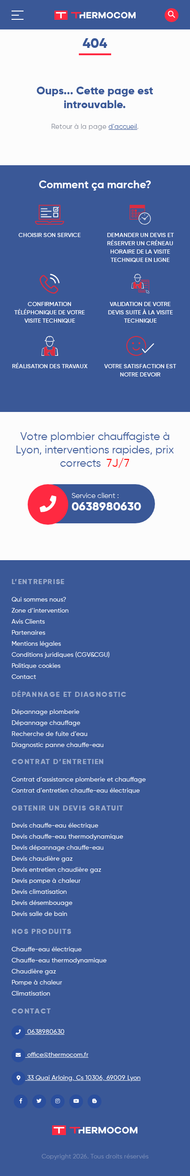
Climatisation (31, 994)
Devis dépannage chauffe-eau (58, 848)
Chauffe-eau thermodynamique (59, 960)
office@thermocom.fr (57, 1055)
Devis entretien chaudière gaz (56, 870)
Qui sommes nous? (39, 600)
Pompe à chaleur (37, 982)
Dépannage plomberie (45, 712)
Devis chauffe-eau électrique (55, 826)
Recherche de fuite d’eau (50, 734)
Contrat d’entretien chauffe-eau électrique (76, 791)
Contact (24, 677)
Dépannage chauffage (46, 723)
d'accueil (122, 126)
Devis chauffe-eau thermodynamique (67, 837)
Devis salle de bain (39, 914)
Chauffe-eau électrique (47, 949)
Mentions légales (36, 644)
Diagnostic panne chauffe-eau (58, 745)
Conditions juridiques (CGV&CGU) (61, 655)
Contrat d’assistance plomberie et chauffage (79, 779)
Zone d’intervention (40, 611)
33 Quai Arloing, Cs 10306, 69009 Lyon (83, 1078)
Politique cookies (36, 666)
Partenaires (28, 633)
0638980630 (45, 1032)
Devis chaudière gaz (42, 859)
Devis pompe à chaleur (46, 881)
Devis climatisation (39, 892)
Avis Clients (28, 622)
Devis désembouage (42, 903)
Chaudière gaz (34, 971)
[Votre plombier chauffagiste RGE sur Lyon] (95, 15)
